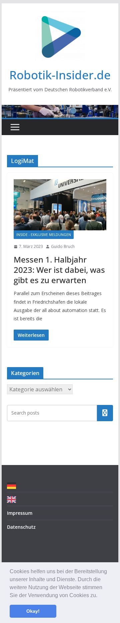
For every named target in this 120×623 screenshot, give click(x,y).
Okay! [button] (33, 611)
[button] (100, 596)
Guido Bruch (63, 246)
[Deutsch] (13, 485)
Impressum (19, 513)
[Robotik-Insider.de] (60, 109)
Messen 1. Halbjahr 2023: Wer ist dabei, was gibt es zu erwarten (59, 269)
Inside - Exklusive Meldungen (43, 234)
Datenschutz (21, 527)
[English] (13, 499)
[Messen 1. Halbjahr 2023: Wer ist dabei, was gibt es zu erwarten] (60, 204)
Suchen (105, 413)
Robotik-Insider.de (60, 75)
